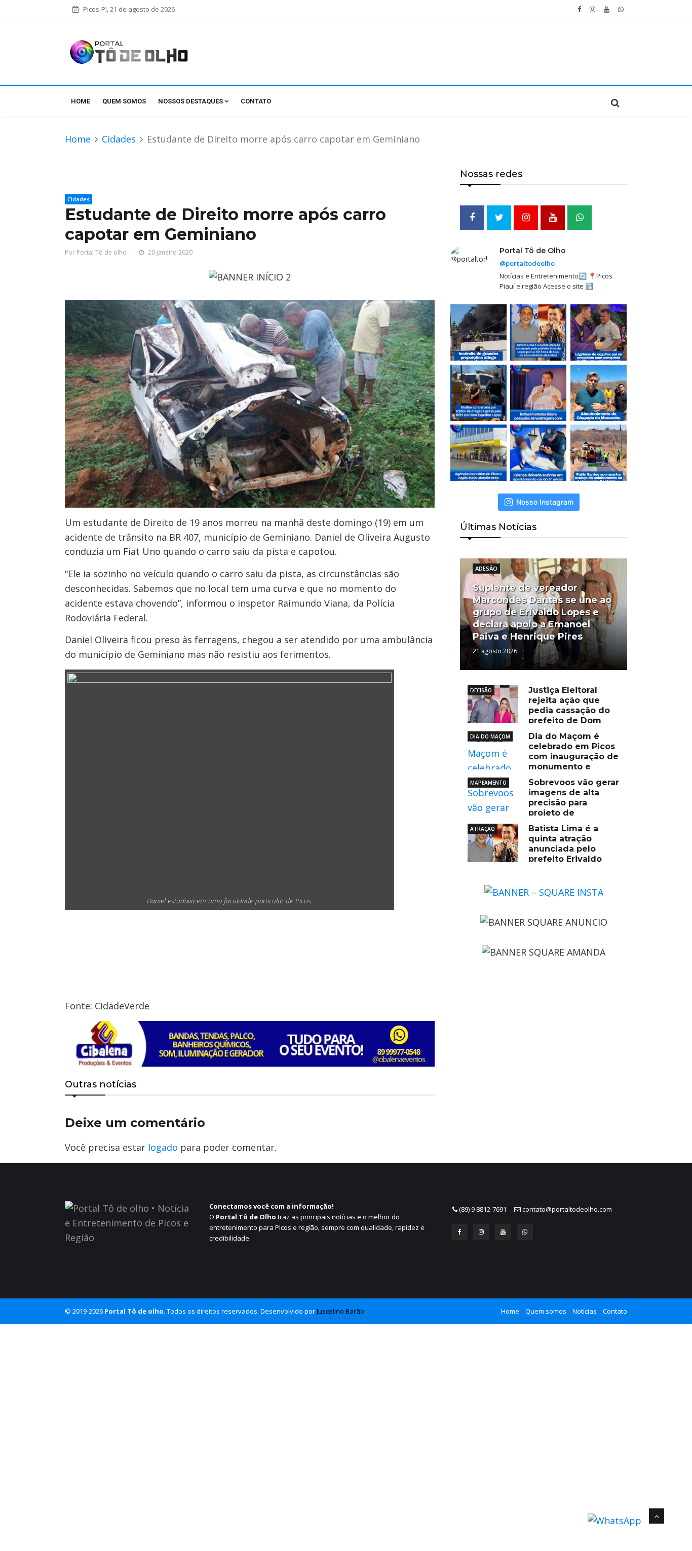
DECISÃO (481, 690)
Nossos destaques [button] (191, 101)
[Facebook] (459, 1232)
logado (163, 1147)
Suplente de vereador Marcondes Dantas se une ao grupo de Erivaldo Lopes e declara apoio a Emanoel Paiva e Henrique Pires (542, 612)
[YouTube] (503, 1232)
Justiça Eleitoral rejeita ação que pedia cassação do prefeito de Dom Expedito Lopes (539, 710)
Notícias (584, 1311)
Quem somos (124, 101)
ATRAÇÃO (482, 828)
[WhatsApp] (525, 1232)
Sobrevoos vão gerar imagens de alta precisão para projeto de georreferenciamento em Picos (543, 803)
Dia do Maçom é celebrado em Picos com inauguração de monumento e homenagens (543, 756)
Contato (256, 101)
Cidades (119, 139)
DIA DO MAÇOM (490, 736)
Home (80, 101)
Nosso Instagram (544, 502)
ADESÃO (486, 568)
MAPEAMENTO (488, 782)
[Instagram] (481, 1232)
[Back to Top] (656, 1516)
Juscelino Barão (340, 1311)
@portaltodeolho (527, 263)
